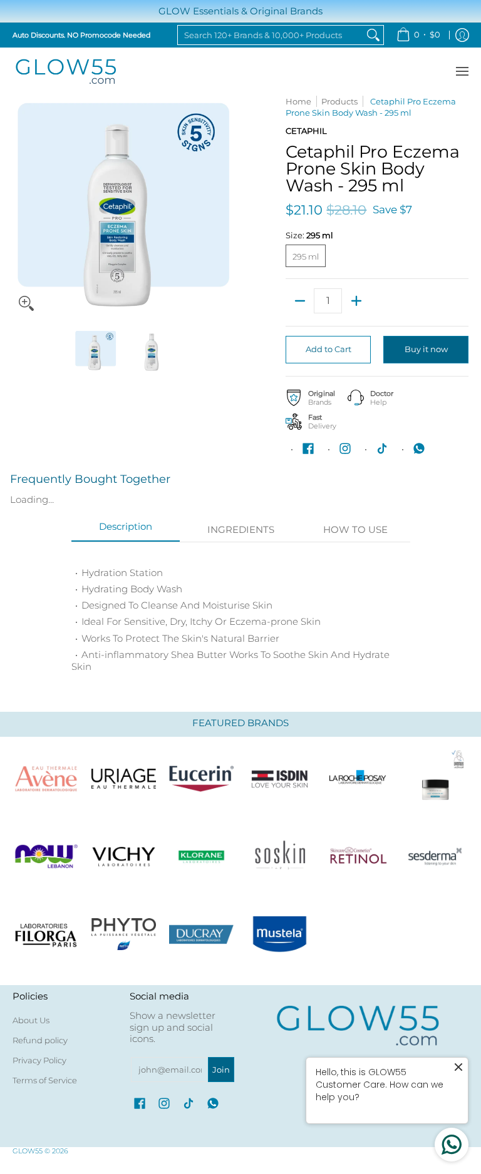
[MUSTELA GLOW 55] (279, 934)
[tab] (125, 530)
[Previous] (21, 206)
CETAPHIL (306, 131)
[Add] (356, 300)
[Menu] (461, 72)
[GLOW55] (66, 72)
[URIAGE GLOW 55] (123, 778)
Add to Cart (328, 349)
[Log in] (462, 35)
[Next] (225, 206)
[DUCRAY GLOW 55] (201, 934)
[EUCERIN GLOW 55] (201, 778)
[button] (308, 448)
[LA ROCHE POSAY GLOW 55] (357, 778)
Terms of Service (45, 1080)
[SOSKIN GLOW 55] (279, 856)
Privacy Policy (39, 1060)
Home (298, 101)
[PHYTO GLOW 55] (123, 934)
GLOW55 (28, 1150)
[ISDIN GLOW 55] (279, 778)
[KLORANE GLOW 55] (201, 856)
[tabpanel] (240, 614)
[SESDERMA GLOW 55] (435, 856)
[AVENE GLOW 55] (45, 778)
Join (221, 1070)
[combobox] (270, 35)
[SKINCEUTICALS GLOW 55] (435, 778)
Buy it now (426, 349)
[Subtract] (300, 300)
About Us (31, 1020)
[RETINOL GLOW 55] (357, 856)
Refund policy (40, 1040)
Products (339, 101)
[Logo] (45, 856)
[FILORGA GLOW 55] (45, 934)
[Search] (373, 35)
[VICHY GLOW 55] (123, 856)
